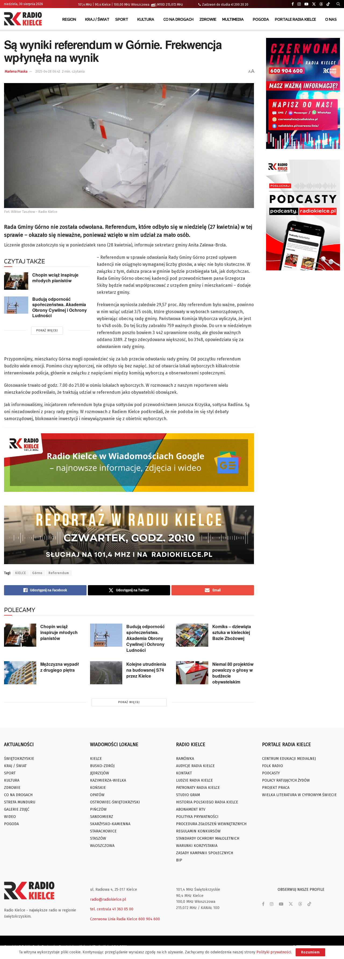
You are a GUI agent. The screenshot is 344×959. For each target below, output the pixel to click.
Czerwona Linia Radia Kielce (113, 919)
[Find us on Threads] (321, 4)
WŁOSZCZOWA (102, 845)
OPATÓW (97, 795)
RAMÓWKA (185, 758)
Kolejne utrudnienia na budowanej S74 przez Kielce (146, 670)
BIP (179, 860)
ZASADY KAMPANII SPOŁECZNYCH (204, 853)
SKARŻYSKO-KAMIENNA (110, 824)
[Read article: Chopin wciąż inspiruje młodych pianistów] (16, 280)
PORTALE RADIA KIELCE (295, 19)
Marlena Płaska (16, 71)
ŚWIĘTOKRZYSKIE (19, 758)
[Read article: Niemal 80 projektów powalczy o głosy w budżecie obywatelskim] (192, 672)
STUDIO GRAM (188, 795)
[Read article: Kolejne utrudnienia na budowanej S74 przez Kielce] (106, 672)
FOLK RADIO (272, 766)
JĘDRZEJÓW (99, 773)
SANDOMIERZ (101, 816)
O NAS (331, 19)
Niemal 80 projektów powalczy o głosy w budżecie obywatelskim (232, 673)
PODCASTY (271, 773)
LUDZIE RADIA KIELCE (194, 780)
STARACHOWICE (103, 831)
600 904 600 (149, 919)
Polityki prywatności (273, 952)
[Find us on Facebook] (293, 4)
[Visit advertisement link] (303, 93)
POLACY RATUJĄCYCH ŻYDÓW (286, 780)
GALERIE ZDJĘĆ (16, 809)
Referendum (59, 573)
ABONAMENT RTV (190, 809)
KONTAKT (184, 773)
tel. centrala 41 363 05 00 (111, 909)
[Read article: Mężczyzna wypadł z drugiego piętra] (20, 672)
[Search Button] (338, 4)
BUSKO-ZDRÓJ (102, 766)
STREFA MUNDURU (19, 802)
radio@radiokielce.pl (108, 899)
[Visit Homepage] (24, 19)
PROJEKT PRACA (275, 787)
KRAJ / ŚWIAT (97, 19)
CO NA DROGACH (178, 19)
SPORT (121, 19)
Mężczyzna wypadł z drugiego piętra (59, 667)
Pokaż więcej (47, 330)
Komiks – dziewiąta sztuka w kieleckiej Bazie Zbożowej (231, 632)
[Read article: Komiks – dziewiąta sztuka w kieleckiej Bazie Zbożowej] (192, 635)
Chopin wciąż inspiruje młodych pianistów (55, 278)
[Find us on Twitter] (314, 4)
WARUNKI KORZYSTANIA (196, 845)
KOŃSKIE (98, 787)
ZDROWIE (207, 19)
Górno (37, 573)
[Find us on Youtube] (306, 4)
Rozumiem (310, 952)
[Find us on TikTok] (328, 4)
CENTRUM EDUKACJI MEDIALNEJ (289, 758)
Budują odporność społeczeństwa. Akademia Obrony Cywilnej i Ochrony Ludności (59, 307)
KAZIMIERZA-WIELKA (108, 780)
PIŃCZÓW (98, 809)
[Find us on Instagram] (299, 4)
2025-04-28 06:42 (47, 71)
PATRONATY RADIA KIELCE (198, 787)
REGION (69, 19)
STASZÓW (98, 838)
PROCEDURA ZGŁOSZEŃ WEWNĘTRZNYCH (211, 824)
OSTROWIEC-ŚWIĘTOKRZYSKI (115, 802)
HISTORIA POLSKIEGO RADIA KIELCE (207, 802)
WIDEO (10, 816)
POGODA (261, 19)
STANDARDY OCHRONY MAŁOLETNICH (207, 838)
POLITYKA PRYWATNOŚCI (197, 816)
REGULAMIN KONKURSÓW (198, 831)
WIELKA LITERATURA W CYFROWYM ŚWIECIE (299, 795)
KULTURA (145, 19)
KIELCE (20, 573)
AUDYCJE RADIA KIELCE (195, 766)
